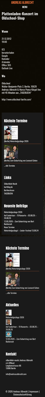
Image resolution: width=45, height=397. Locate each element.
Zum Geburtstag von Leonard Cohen (23, 160)
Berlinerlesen (9, 190)
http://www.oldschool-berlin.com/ (16, 99)
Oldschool (6, 83)
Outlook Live (7, 68)
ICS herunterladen (8, 51)
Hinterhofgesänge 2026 (19, 141)
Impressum (33, 391)
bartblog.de (8, 186)
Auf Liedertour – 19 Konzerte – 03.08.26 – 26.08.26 (20, 216)
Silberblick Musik (10, 183)
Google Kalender (5, 57)
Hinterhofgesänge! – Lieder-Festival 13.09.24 (21, 230)
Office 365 (6, 65)
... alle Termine (9, 165)
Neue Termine (9, 227)
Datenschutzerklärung (22, 394)
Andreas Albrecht (22, 3)
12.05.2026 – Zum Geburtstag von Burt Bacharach (19, 222)
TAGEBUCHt (8, 193)
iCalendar (6, 61)
